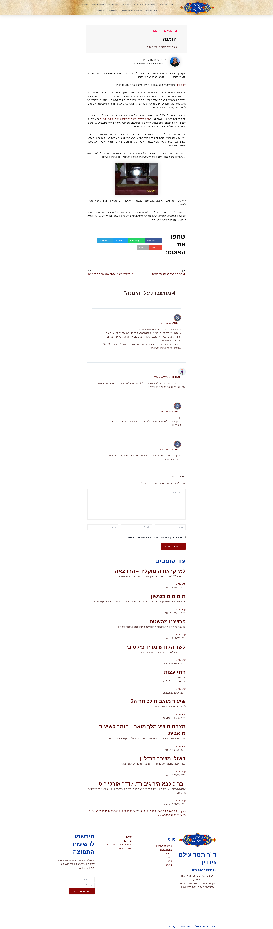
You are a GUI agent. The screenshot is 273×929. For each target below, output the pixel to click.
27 (106, 811)
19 (131, 811)
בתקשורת (113, 10)
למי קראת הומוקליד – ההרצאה (150, 570)
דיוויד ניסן (181, 84)
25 (112, 811)
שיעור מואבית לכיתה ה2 (158, 701)
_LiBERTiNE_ (175, 377)
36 (175, 815)
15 (143, 811)
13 (150, 811)
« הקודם (182, 811)
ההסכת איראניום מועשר (132, 10)
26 (109, 811)
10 (159, 811)
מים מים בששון (168, 596)
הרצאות (126, 4)
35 (178, 815)
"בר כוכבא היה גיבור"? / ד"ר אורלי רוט (142, 783)
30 (96, 811)
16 (140, 811)
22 (121, 811)
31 (93, 811)
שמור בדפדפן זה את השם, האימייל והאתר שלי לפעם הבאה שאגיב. (153, 537)
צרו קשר (101, 10)
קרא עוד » (181, 584)
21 (125, 811)
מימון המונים (151, 10)
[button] (69, 8)
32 (90, 811)
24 (115, 811)
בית (173, 4)
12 (153, 811)
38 (168, 815)
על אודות (163, 4)
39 (165, 815)
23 (118, 811)
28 (103, 811)
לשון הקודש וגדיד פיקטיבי (156, 646)
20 (128, 811)
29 (100, 811)
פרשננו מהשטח (167, 621)
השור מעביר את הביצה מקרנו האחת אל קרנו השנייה (125, 119)
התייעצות (175, 672)
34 (181, 815)
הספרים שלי (113, 4)
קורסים (85, 4)
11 (156, 811)
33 (184, 815)
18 (134, 811)
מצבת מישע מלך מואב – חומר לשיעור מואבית (142, 730)
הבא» (161, 815)
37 (171, 815)
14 (146, 811)
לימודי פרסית (98, 4)
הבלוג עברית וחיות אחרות (144, 4)
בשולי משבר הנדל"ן (163, 758)
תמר (175, 323)
